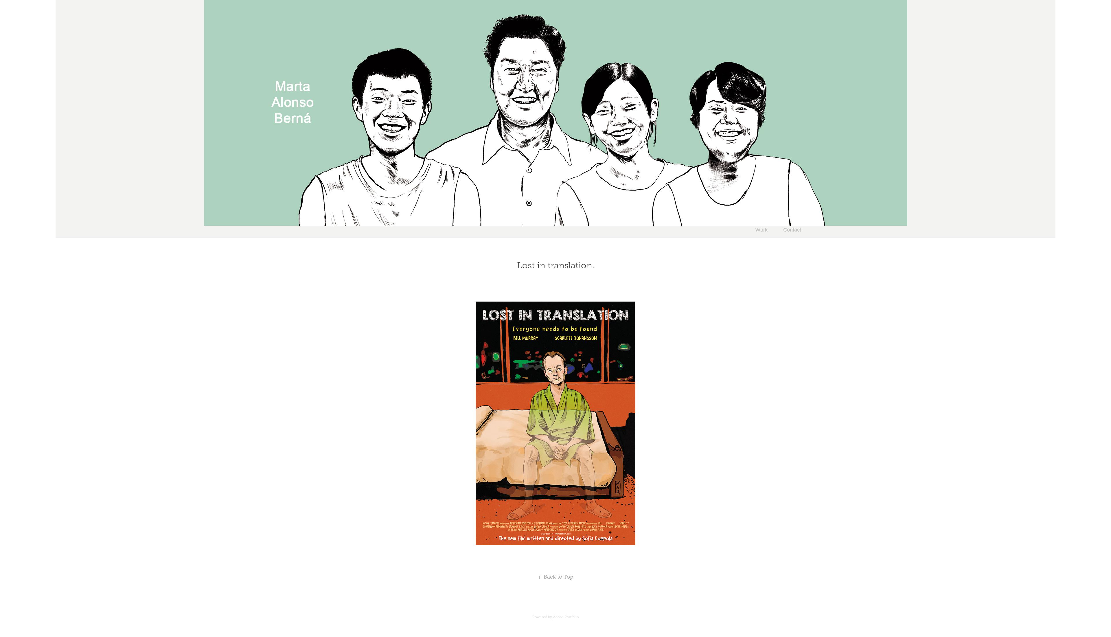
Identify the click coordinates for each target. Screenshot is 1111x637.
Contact (792, 230)
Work (761, 230)
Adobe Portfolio (566, 617)
